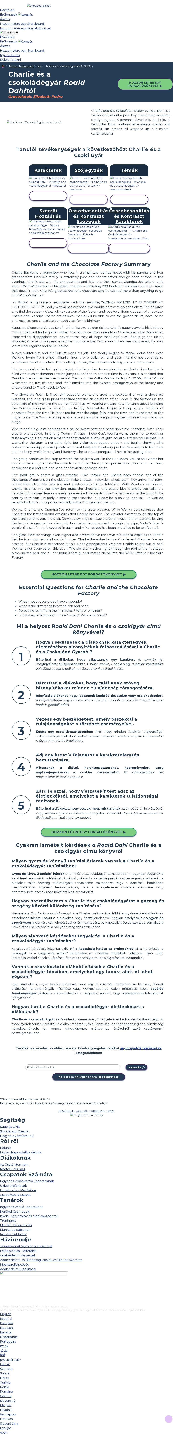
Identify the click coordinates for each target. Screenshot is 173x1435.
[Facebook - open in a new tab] (2, 1286)
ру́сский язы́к (10, 1360)
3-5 (39, 66)
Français (6, 1323)
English (5, 1314)
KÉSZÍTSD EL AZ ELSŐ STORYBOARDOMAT (87, 1111)
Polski (4, 1387)
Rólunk (5, 1148)
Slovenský (7, 1401)
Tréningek (8, 1221)
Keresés (135, 1067)
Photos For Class (12, 1169)
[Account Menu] (9, 33)
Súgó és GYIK (10, 1127)
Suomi (5, 1373)
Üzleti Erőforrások (13, 1186)
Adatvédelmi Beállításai (18, 1269)
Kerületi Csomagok (14, 1211)
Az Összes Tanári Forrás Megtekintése (89, 1076)
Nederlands (9, 1337)
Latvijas (5, 1428)
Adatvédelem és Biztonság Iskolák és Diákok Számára (41, 1260)
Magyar (5, 1405)
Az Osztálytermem (14, 1164)
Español (6, 1319)
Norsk (4, 1378)
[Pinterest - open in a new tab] (2, 1302)
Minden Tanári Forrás (21, 66)
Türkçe (5, 1382)
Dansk (5, 1364)
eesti (3, 1432)
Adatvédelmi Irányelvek (18, 1255)
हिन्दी (2, 1355)
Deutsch (6, 1328)
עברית (4, 1346)
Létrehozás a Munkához (18, 1190)
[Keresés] (25, 14)
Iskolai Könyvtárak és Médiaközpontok (29, 1216)
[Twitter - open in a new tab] (2, 1297)
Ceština (5, 1396)
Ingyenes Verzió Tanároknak (21, 1207)
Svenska (6, 1369)
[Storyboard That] (39, 5)
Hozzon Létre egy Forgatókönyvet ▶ (145, 84)
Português (8, 1341)
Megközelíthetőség (14, 1264)
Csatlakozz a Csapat (15, 1195)
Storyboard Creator (14, 1131)
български (8, 1414)
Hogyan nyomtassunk (16, 1136)
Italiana (5, 1332)
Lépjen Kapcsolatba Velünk (21, 1152)
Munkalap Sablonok (15, 1230)
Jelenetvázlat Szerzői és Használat (26, 1246)
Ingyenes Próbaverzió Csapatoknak (27, 1181)
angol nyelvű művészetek (141, 1048)
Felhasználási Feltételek (18, 1251)
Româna (6, 1391)
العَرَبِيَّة (4, 1350)
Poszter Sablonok (13, 1234)
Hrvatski (6, 1410)
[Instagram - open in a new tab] (2, 1291)
